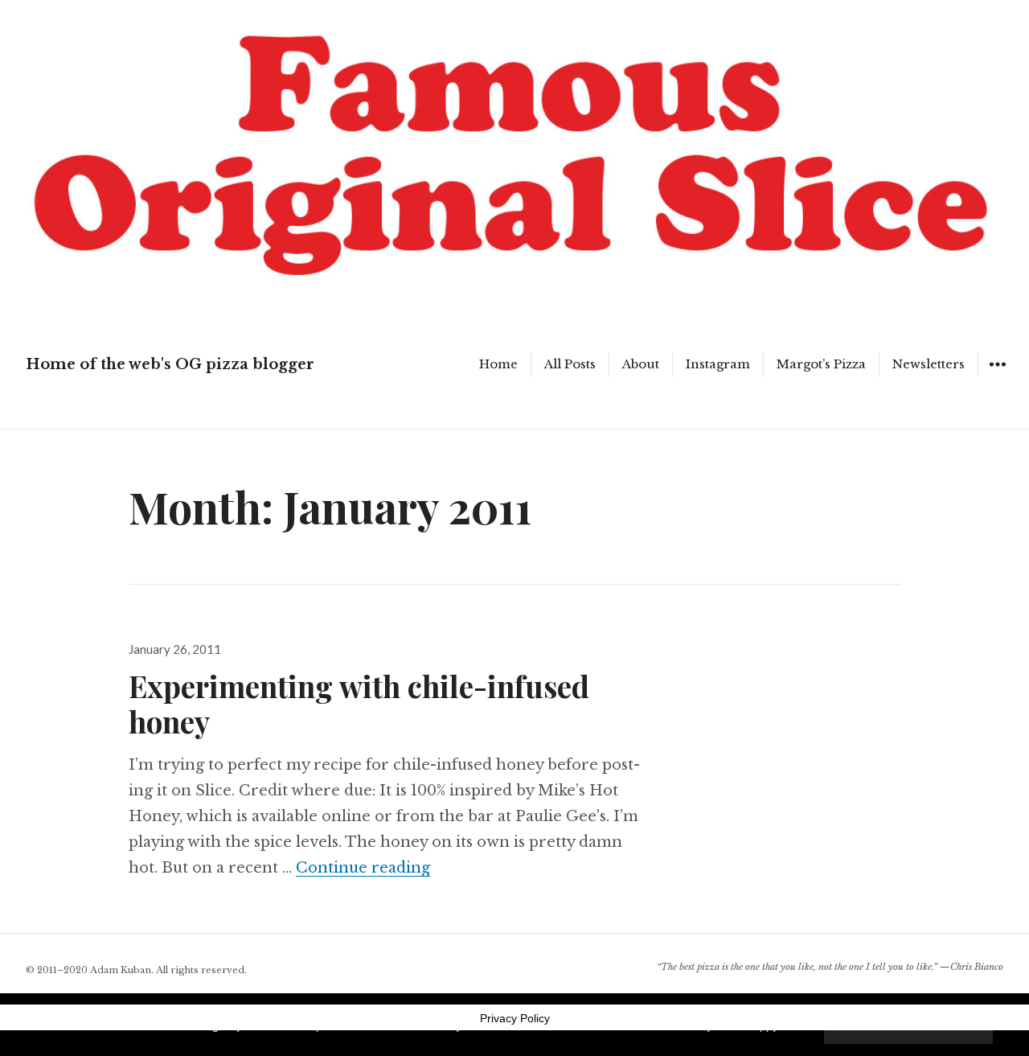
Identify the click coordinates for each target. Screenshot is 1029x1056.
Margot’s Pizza (821, 364)
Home (498, 364)
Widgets (997, 376)
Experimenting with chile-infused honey (359, 703)
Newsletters (928, 364)
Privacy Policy (515, 1018)
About (640, 364)
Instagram (718, 364)
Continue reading (363, 868)
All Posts (570, 364)
